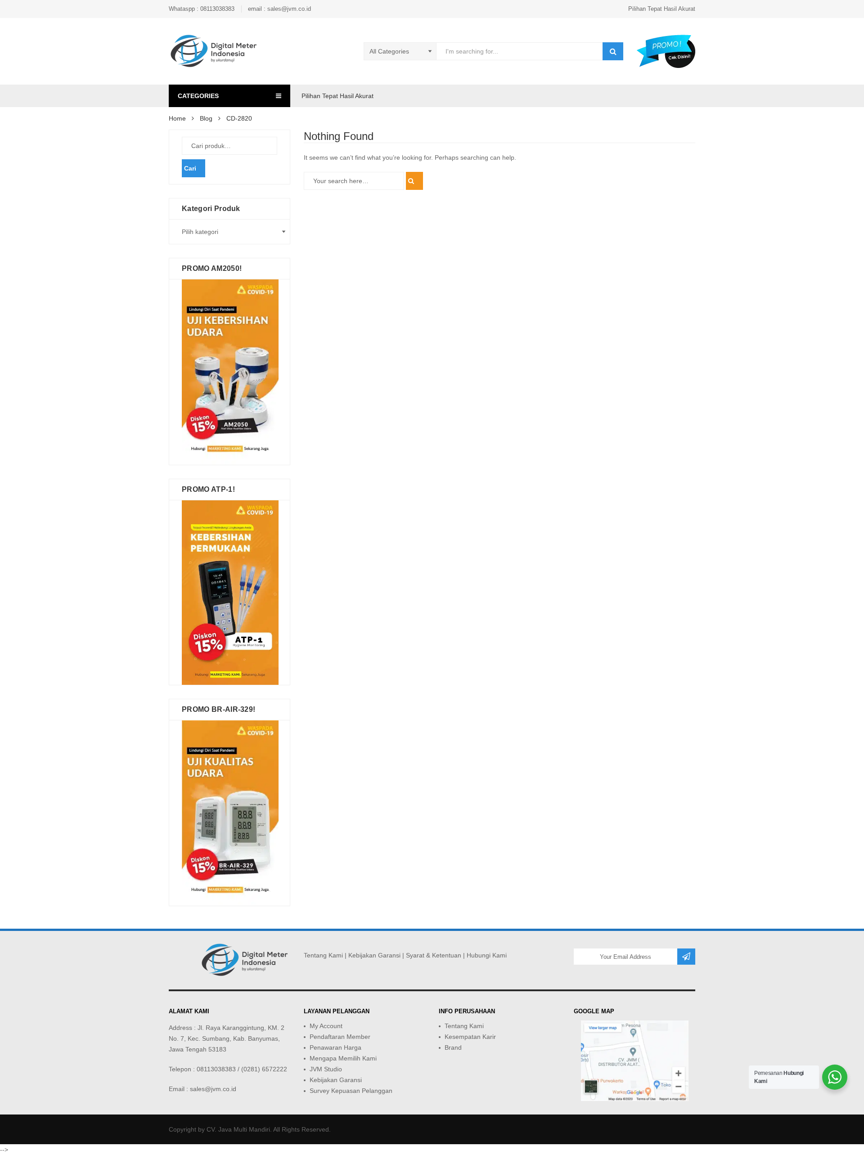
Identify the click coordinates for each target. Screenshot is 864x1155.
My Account (326, 1025)
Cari (190, 168)
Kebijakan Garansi (374, 955)
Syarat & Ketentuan (433, 955)
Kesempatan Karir (470, 1036)
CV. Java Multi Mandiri (238, 1129)
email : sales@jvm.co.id (279, 8)
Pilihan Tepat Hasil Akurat (661, 8)
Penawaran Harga (335, 1047)
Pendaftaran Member (340, 1036)
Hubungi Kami (487, 955)
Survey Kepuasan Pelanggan (351, 1090)
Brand (453, 1047)
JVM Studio (326, 1069)
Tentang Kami (323, 955)
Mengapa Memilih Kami (343, 1058)
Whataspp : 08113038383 (201, 8)
